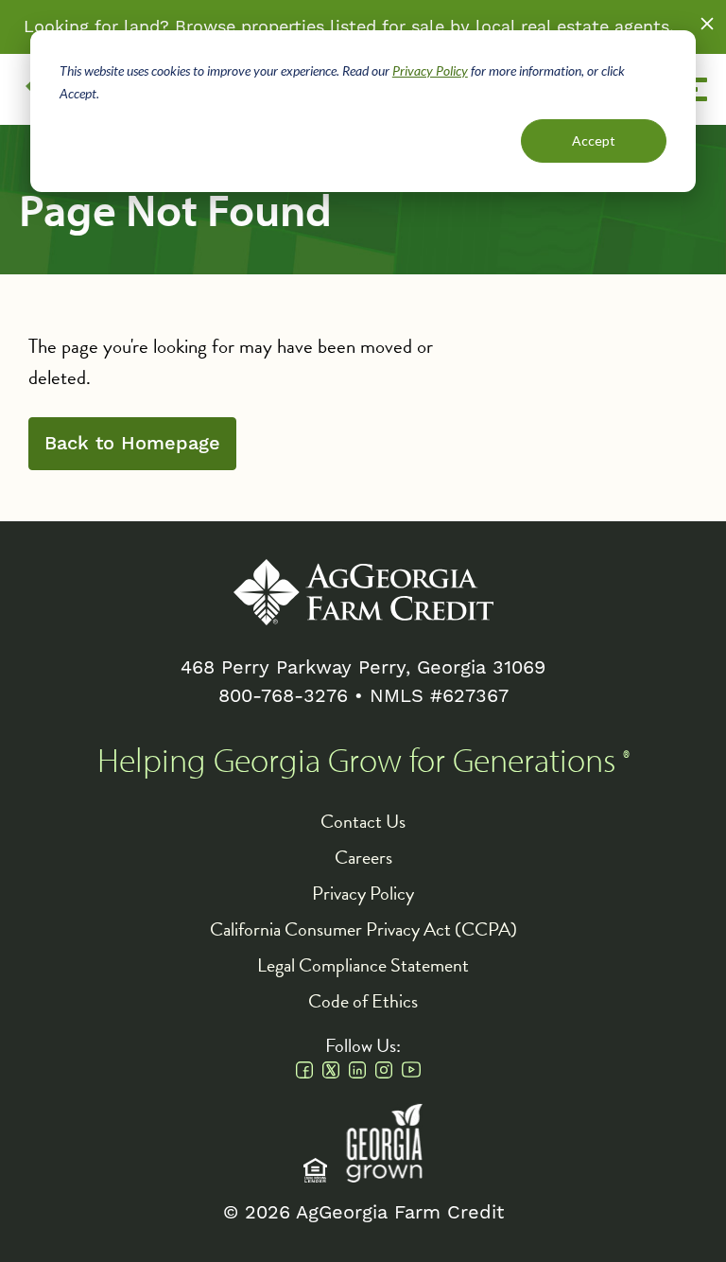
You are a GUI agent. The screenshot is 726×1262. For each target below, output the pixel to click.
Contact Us (363, 821)
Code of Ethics (363, 1001)
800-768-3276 (283, 696)
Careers (363, 857)
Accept (593, 140)
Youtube (411, 1069)
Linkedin (357, 1069)
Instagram (383, 1069)
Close (707, 23)
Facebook (304, 1069)
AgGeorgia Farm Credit (363, 592)
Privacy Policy (430, 70)
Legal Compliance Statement (363, 965)
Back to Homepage (132, 443)
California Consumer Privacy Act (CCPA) (363, 929)
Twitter (330, 1069)
